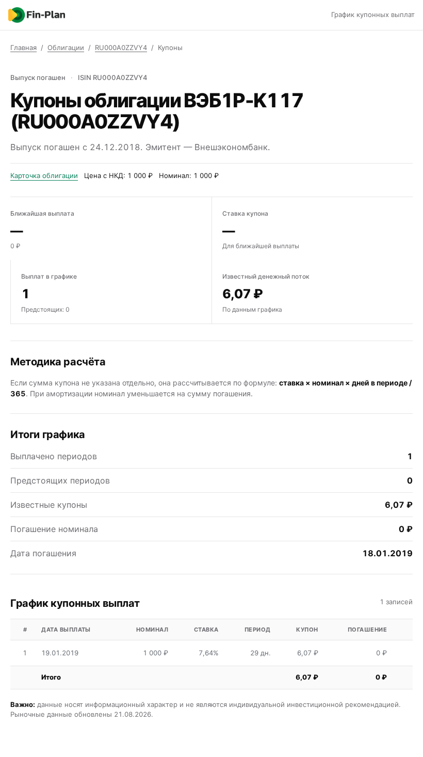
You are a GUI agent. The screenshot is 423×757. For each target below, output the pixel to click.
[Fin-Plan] (36, 15)
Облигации (65, 47)
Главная (23, 47)
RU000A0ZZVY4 (121, 47)
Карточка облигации (44, 175)
